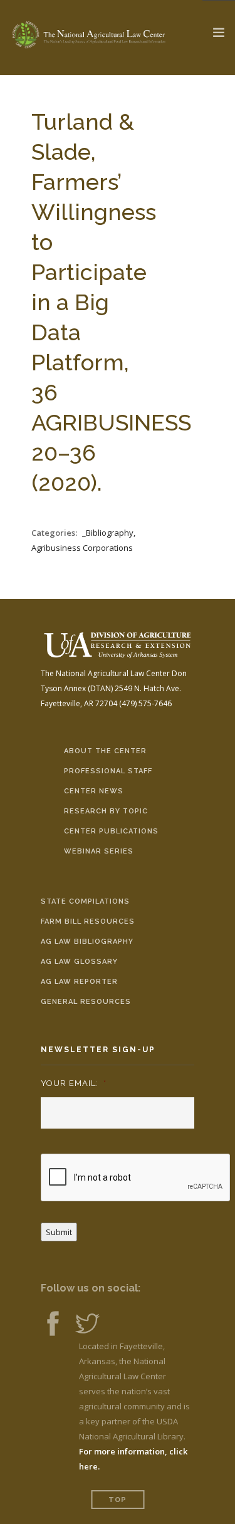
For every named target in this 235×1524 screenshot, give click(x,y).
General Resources (86, 1002)
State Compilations (85, 901)
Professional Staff (108, 771)
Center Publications (111, 831)
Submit (59, 1232)
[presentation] (136, 1178)
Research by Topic (106, 811)
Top (117, 1500)
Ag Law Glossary (79, 962)
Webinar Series (98, 851)
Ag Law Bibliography (87, 941)
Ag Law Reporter (79, 982)
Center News (93, 791)
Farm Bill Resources (88, 921)
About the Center (105, 751)
